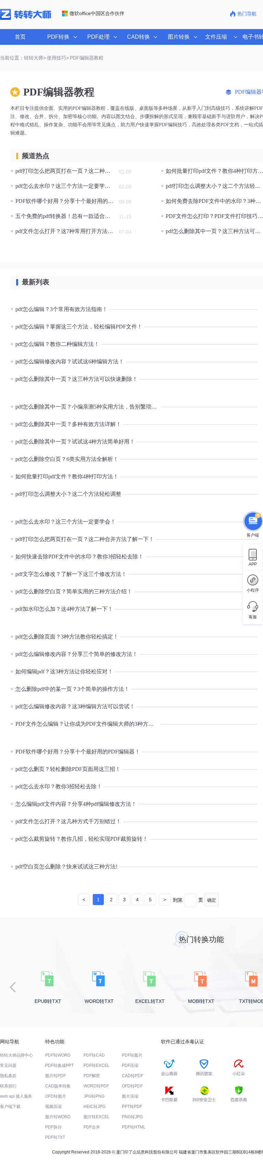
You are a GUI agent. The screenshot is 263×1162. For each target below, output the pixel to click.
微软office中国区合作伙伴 (97, 13)
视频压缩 (53, 1106)
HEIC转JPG (94, 1106)
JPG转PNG (94, 1096)
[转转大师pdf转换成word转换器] (25, 18)
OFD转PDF (132, 1086)
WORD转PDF (96, 1086)
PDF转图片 (132, 1055)
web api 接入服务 (16, 1096)
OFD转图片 (55, 1096)
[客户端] (253, 522)
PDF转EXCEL (97, 1065)
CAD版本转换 (58, 1086)
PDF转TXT (55, 1137)
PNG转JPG (132, 1116)
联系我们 (8, 1086)
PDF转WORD (58, 1055)
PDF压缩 (130, 1065)
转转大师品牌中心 (16, 1055)
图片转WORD (58, 1116)
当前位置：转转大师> (23, 58)
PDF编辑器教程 (86, 58)
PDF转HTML (134, 1127)
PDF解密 (92, 1075)
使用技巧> (58, 58)
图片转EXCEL (97, 1116)
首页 (20, 37)
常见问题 (8, 1065)
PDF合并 (92, 1127)
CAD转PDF (132, 1075)
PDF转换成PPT (59, 1065)
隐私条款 (8, 1075)
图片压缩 (130, 1096)
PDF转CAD (94, 1055)
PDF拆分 (53, 1127)
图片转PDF (55, 1075)
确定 (211, 900)
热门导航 (246, 13)
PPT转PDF (132, 1106)
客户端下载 (10, 1106)
